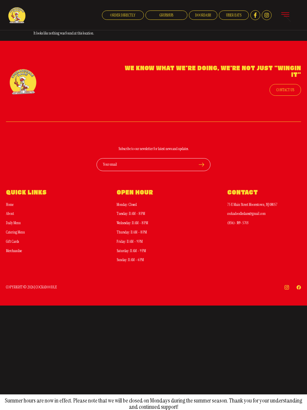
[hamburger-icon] (285, 15)
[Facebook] (299, 287)
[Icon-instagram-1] (287, 287)
